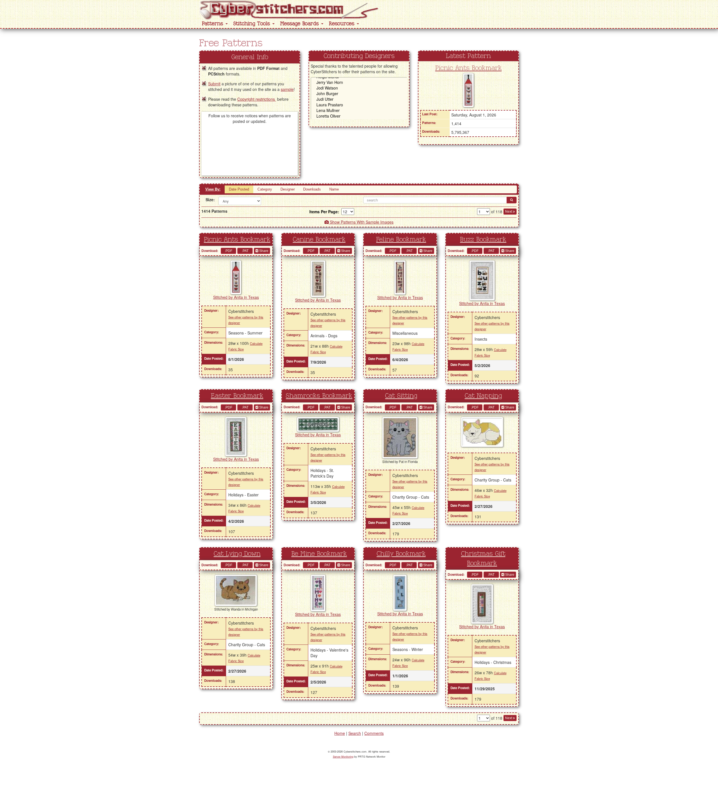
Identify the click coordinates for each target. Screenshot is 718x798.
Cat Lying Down (237, 554)
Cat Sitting (401, 396)
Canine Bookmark (319, 239)
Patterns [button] (213, 23)
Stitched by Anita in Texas (236, 297)
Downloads (312, 189)
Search (354, 733)
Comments (374, 733)
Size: (210, 199)
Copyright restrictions (256, 99)
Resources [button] (342, 23)
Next (509, 212)
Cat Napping (483, 396)
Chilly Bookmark (401, 554)
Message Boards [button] (300, 23)
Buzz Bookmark (483, 239)
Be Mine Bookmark (319, 554)
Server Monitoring (343, 756)
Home (339, 733)
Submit (214, 83)
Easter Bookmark (237, 396)
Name (334, 189)
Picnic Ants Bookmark (468, 68)
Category (264, 189)
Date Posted (239, 189)
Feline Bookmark (401, 239)
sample (287, 89)
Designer (287, 189)
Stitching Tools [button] (252, 23)
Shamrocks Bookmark (319, 396)
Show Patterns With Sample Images (361, 222)
